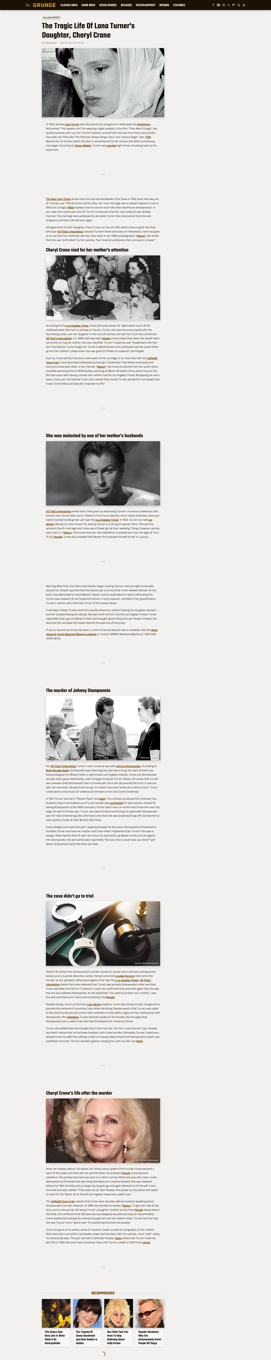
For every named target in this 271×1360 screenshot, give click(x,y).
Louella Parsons (124, 975)
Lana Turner (72, 124)
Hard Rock (88, 5)
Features (179, 5)
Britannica (143, 124)
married (111, 145)
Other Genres (108, 5)
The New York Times (58, 199)
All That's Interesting (70, 231)
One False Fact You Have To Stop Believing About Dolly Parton (117, 1337)
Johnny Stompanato (128, 766)
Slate (102, 798)
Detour (101, 366)
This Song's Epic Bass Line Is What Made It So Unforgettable (55, 1337)
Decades (126, 5)
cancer (146, 1242)
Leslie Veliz (50, 43)
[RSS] (244, 5)
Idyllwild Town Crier (63, 1201)
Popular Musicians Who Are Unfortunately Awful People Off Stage (149, 1337)
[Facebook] (213, 5)
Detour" (141, 235)
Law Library (94, 1004)
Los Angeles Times (77, 325)
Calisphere (72, 1017)
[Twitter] (228, 5)
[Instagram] (223, 5)
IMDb (71, 207)
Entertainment (145, 5)
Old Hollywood (51, 17)
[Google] (238, 5)
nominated (116, 802)
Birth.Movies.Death (57, 770)
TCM (147, 137)
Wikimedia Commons (153, 115)
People (106, 338)
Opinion (164, 5)
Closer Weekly (83, 145)
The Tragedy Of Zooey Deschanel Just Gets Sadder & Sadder (86, 1337)
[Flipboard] (233, 5)
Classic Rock (69, 5)
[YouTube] (218, 5)
